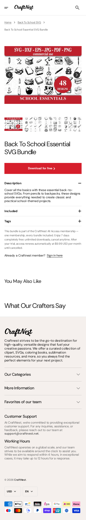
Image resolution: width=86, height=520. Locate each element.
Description (13, 183)
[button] (9, 8)
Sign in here (55, 255)
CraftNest (20, 480)
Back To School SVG (29, 22)
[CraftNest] (24, 7)
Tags (7, 221)
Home (7, 22)
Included (10, 211)
